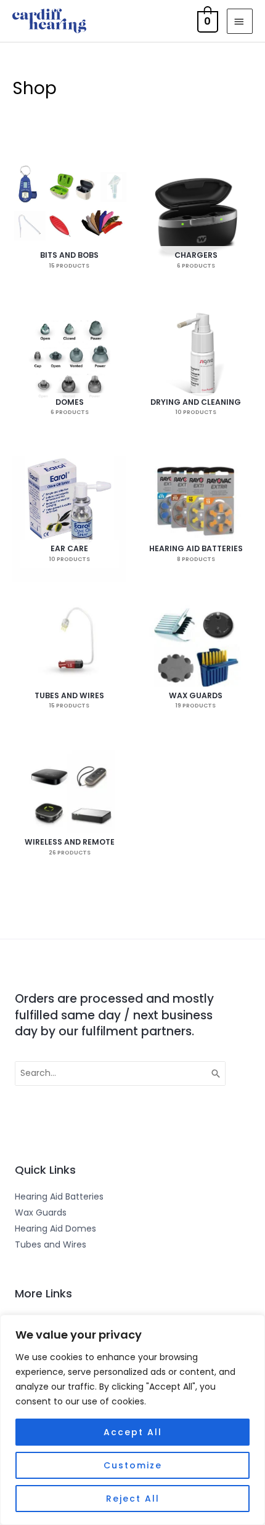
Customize (133, 1465)
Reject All (133, 1498)
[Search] (216, 1073)
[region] (132, 1420)
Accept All (133, 1432)
